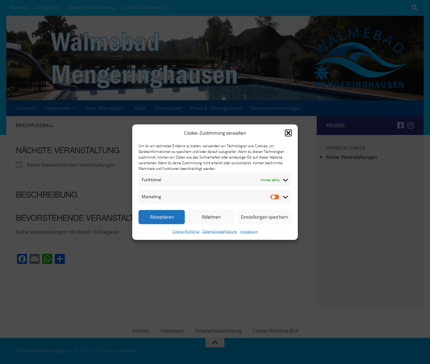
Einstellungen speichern (264, 217)
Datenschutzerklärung (219, 231)
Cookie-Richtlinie (186, 231)
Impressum (249, 231)
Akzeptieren (162, 217)
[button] (288, 133)
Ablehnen (211, 217)
